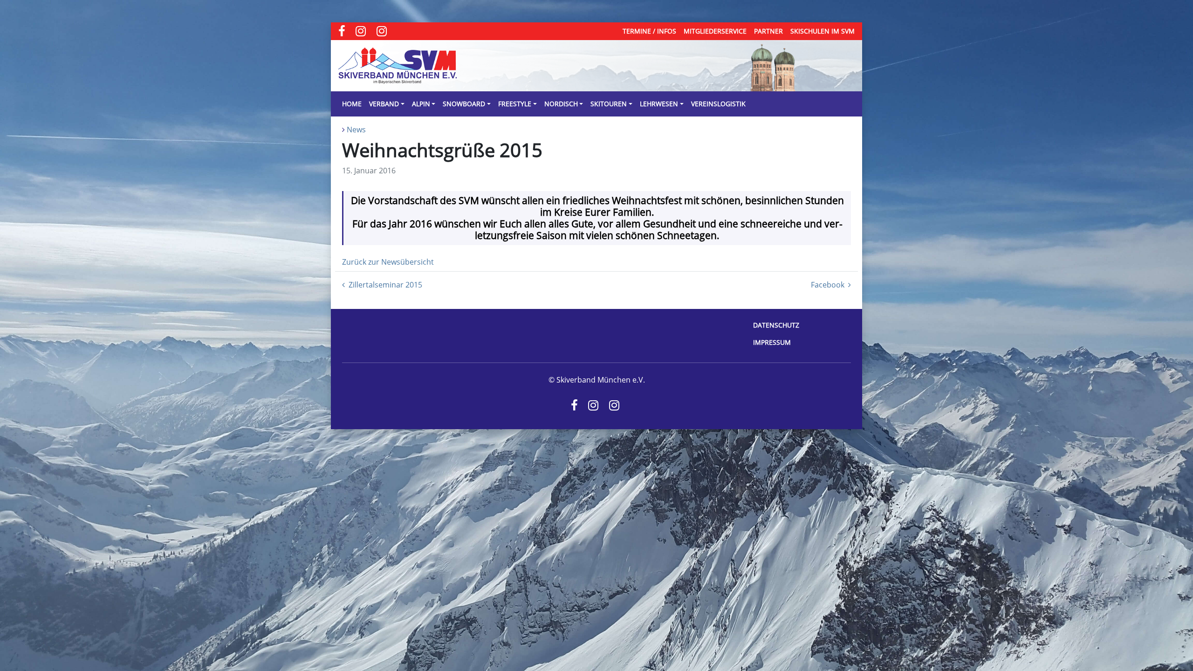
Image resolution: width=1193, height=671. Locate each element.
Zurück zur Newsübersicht (388, 262)
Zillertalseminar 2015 (385, 285)
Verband (384, 103)
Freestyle (514, 103)
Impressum (772, 342)
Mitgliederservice (715, 31)
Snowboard (464, 103)
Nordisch (561, 103)
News (356, 129)
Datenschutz (776, 325)
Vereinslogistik (718, 103)
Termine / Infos (649, 31)
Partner (768, 31)
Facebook (827, 285)
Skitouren (608, 103)
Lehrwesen (659, 103)
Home (352, 103)
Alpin (421, 103)
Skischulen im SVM (822, 31)
